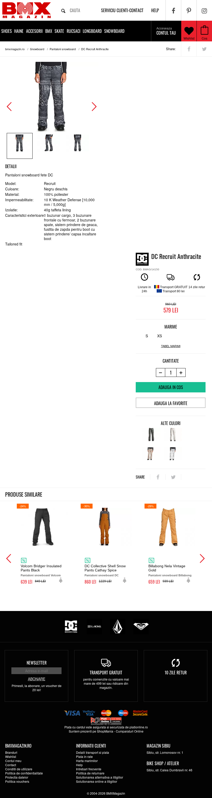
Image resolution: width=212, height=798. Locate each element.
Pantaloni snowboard (63, 49)
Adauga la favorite (170, 403)
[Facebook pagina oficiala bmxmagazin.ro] (173, 10)
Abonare (36, 679)
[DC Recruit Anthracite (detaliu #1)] (49, 146)
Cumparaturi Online (129, 731)
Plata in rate (84, 756)
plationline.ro (139, 727)
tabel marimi (170, 346)
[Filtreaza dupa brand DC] (71, 626)
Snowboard (114, 31)
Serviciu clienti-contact (122, 10)
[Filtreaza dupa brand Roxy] (141, 626)
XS (159, 335)
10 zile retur (176, 672)
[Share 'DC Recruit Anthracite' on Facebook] (188, 48)
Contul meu (13, 760)
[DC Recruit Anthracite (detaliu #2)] (77, 146)
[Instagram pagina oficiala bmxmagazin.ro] (204, 10)
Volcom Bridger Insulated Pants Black (41, 568)
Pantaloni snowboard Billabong (170, 575)
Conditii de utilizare (18, 769)
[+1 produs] (181, 372)
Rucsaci (73, 31)
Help (79, 765)
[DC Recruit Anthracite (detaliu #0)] (20, 146)
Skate (59, 31)
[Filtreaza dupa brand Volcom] (117, 626)
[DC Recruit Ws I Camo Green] (151, 437)
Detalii (11, 166)
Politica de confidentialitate (24, 773)
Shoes (6, 31)
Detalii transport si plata (92, 752)
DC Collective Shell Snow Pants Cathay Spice (105, 568)
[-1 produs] (160, 372)
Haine (19, 31)
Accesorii (34, 31)
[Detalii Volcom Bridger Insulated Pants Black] (42, 527)
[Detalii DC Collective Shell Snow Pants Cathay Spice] (106, 527)
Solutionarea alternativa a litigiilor (99, 777)
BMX (48, 31)
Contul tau (166, 31)
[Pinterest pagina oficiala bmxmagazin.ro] (188, 10)
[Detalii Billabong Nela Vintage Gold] (170, 527)
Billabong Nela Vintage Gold (166, 568)
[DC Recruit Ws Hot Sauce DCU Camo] (151, 456)
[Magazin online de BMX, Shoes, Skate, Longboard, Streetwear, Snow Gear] (26, 10)
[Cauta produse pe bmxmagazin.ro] (63, 10)
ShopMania (105, 731)
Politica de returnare (90, 773)
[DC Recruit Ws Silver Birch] (173, 437)
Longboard (92, 31)
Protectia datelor (16, 777)
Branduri (11, 752)
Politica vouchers (17, 781)
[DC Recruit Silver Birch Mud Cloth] (173, 456)
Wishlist (189, 38)
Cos (204, 38)
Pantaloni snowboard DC (102, 575)
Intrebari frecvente (88, 769)
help (155, 10)
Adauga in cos (170, 387)
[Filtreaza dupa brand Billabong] (94, 626)
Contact (10, 765)
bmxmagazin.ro (15, 49)
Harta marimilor (87, 760)
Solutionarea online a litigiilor (96, 781)
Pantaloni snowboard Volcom (41, 575)
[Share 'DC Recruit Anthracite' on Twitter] (204, 48)
